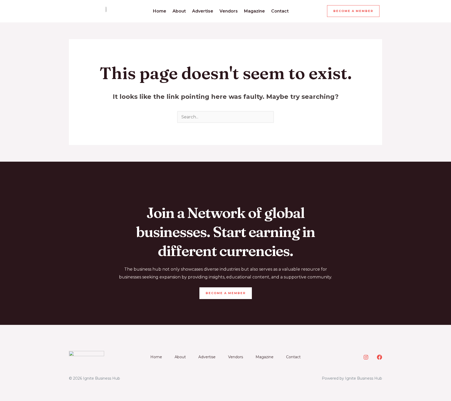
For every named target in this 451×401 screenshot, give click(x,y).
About (179, 11)
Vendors (228, 11)
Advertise (202, 11)
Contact (280, 11)
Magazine (254, 11)
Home (159, 11)
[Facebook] (379, 357)
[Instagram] (366, 357)
